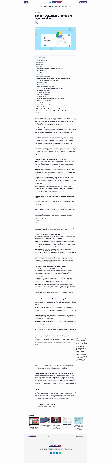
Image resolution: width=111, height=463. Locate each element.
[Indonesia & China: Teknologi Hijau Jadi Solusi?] (78, 420)
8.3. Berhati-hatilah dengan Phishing (43, 104)
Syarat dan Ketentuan (65, 436)
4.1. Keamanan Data (40, 70)
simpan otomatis (41, 62)
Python (45, 6)
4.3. (37, 74)
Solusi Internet (57, 6)
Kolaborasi (40, 74)
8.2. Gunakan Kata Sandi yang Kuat (43, 102)
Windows (51, 6)
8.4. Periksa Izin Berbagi (41, 106)
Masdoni (40, 22)
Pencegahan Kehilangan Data (44, 76)
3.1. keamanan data (40, 66)
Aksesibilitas (40, 72)
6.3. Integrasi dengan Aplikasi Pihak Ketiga (45, 86)
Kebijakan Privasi (56, 436)
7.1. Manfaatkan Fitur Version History (43, 90)
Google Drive (38, 12)
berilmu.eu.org (80, 436)
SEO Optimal (64, 6)
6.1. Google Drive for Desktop (42, 82)
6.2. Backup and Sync (40, 84)
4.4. (37, 76)
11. (39, 112)
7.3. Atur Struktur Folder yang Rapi (43, 94)
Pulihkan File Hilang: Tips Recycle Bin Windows (66, 426)
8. (50, 98)
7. (49, 88)
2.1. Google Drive (39, 64)
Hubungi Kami (83, 2)
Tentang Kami (41, 436)
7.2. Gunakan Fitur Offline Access (43, 92)
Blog (70, 6)
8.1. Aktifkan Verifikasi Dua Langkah (43, 100)
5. (54, 78)
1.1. (37, 62)
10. (52, 110)
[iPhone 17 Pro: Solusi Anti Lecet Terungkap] (44, 420)
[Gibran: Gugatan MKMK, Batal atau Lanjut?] (55, 420)
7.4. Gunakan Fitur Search (41, 96)
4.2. (37, 72)
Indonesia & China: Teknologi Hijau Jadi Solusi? (78, 427)
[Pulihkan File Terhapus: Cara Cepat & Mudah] (33, 421)
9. (53, 108)
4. (49, 68)
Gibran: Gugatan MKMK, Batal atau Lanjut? (55, 425)
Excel (42, 6)
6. (47, 80)
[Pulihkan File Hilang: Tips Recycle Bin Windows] (67, 420)
